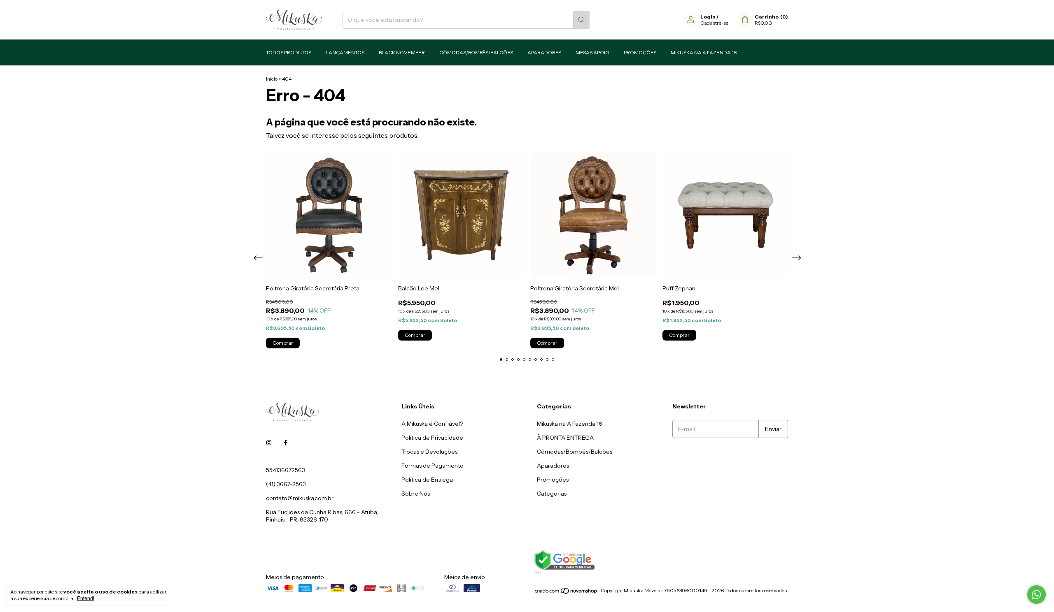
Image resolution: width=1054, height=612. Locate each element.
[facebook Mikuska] (286, 443)
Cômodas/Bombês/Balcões (476, 52)
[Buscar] (581, 20)
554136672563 (285, 470)
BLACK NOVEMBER (402, 52)
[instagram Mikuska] (269, 443)
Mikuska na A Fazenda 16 (704, 52)
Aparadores (544, 52)
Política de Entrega (427, 479)
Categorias (552, 493)
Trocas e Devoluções (429, 451)
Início (271, 79)
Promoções (640, 52)
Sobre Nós (415, 493)
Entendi (85, 598)
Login (708, 17)
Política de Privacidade (432, 437)
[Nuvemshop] (566, 592)
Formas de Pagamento (432, 465)
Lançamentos (345, 52)
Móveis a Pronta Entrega (565, 437)
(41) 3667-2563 (286, 484)
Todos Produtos (288, 52)
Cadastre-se (714, 23)
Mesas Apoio (592, 52)
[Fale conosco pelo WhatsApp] (1036, 594)
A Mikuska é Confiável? (432, 423)
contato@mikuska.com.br (299, 498)
